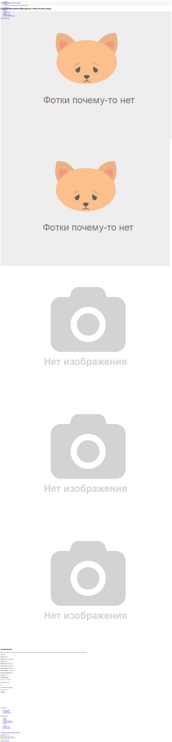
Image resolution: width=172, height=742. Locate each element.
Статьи (4, 13)
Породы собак (6, 726)
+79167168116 (9, 687)
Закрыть (2, 692)
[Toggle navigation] (1, 5)
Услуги (20, 8)
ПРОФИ (5, 9)
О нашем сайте (6, 710)
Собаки (5, 8)
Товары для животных (8, 722)
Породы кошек (6, 728)
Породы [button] (5, 11)
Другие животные (14, 8)
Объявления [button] (6, 7)
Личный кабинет (7, 14)
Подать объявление (5, 18)
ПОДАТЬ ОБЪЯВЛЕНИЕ (9, 15)
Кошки (8, 8)
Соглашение (6, 711)
